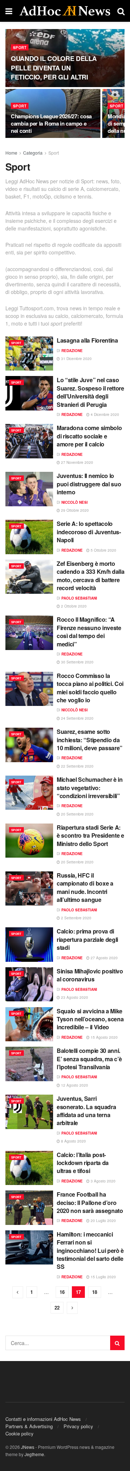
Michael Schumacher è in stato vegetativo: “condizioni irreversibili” (90, 787)
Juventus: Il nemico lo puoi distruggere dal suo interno (89, 483)
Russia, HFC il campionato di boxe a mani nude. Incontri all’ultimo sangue (85, 887)
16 (62, 1291)
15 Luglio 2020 (103, 1276)
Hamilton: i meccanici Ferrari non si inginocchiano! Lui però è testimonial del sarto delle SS (90, 1250)
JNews (27, 1447)
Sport (19, 47)
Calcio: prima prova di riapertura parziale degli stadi (87, 939)
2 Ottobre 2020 (73, 606)
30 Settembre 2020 (77, 662)
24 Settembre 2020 (77, 718)
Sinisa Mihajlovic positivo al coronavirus (90, 975)
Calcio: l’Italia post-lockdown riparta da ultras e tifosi (83, 1163)
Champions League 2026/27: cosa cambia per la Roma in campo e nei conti (51, 123)
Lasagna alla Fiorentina (87, 340)
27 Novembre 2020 (76, 462)
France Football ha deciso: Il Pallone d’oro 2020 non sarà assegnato (90, 1202)
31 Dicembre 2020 (76, 358)
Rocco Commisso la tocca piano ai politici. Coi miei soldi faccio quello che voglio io (90, 687)
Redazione (72, 350)
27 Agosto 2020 (104, 957)
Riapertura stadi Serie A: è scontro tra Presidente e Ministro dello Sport (90, 835)
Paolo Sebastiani (79, 598)
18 (94, 1291)
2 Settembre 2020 (75, 917)
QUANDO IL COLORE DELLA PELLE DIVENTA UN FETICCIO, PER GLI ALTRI (54, 67)
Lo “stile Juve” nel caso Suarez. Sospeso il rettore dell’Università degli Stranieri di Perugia (90, 392)
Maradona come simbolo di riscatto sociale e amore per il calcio (89, 436)
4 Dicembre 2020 (104, 414)
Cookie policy (19, 1433)
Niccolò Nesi (74, 502)
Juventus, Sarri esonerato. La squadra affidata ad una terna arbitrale (86, 1110)
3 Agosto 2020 (103, 1181)
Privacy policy (78, 1426)
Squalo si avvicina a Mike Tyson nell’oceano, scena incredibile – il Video (90, 1019)
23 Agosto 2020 (74, 997)
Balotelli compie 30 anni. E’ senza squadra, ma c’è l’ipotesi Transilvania (89, 1058)
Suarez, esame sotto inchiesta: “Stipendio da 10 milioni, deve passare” (89, 739)
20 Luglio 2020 (103, 1220)
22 (57, 1307)
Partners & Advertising (29, 1426)
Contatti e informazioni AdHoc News (43, 1418)
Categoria (33, 153)
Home (11, 153)
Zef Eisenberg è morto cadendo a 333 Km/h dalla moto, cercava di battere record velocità (90, 575)
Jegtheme (34, 1454)
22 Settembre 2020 (77, 766)
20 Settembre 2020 (77, 814)
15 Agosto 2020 (104, 1037)
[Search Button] (117, 1343)
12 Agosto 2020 (74, 1085)
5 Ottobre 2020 (103, 550)
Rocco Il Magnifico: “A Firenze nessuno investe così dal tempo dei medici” (89, 631)
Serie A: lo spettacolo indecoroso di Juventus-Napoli (89, 531)
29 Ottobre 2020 (74, 510)
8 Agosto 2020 (73, 1141)
